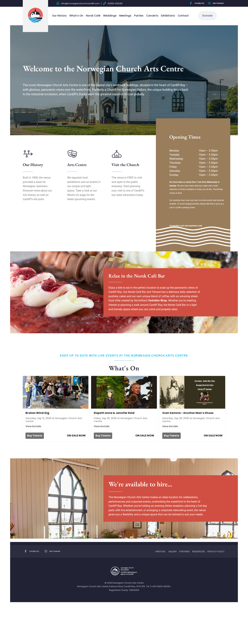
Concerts (152, 15)
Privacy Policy (215, 551)
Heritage (160, 551)
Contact (183, 15)
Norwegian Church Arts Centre (120, 420)
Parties (138, 15)
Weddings (110, 15)
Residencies (198, 551)
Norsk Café (93, 15)
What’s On (76, 15)
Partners (184, 551)
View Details (33, 426)
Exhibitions (168, 15)
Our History (59, 15)
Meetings (125, 15)
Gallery (172, 551)
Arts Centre (77, 164)
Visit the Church (125, 164)
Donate (207, 16)
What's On (124, 368)
